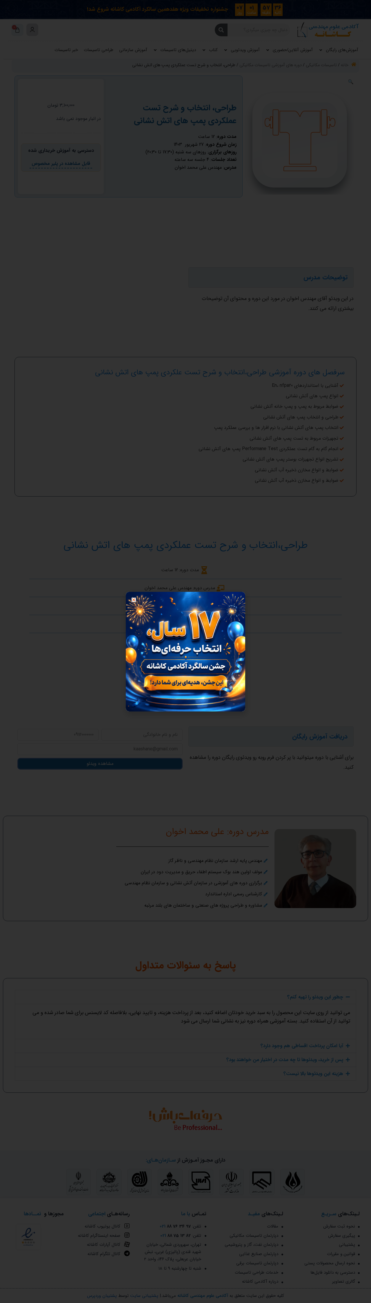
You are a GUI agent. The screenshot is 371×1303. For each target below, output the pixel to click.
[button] (134, 600)
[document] (185, 651)
